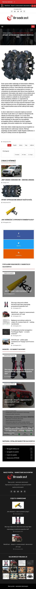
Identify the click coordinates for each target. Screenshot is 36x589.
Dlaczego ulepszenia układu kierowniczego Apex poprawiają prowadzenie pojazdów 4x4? (20, 304)
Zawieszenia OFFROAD (9, 355)
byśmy (20, 145)
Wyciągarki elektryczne (12, 449)
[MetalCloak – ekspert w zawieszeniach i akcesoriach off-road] (2, 5)
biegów (14, 145)
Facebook (17, 154)
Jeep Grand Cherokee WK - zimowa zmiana (17, 180)
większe (32, 145)
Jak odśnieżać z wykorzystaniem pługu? (17, 220)
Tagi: (9, 145)
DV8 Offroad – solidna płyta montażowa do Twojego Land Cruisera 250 (22, 341)
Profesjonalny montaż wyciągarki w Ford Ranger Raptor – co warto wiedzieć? (21, 331)
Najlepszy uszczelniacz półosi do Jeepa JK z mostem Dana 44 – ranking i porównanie (22, 322)
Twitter (24, 154)
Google (31, 154)
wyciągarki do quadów (12, 452)
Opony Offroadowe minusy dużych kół (16, 200)
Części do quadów (9, 273)
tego (26, 145)
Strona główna (7, 33)
